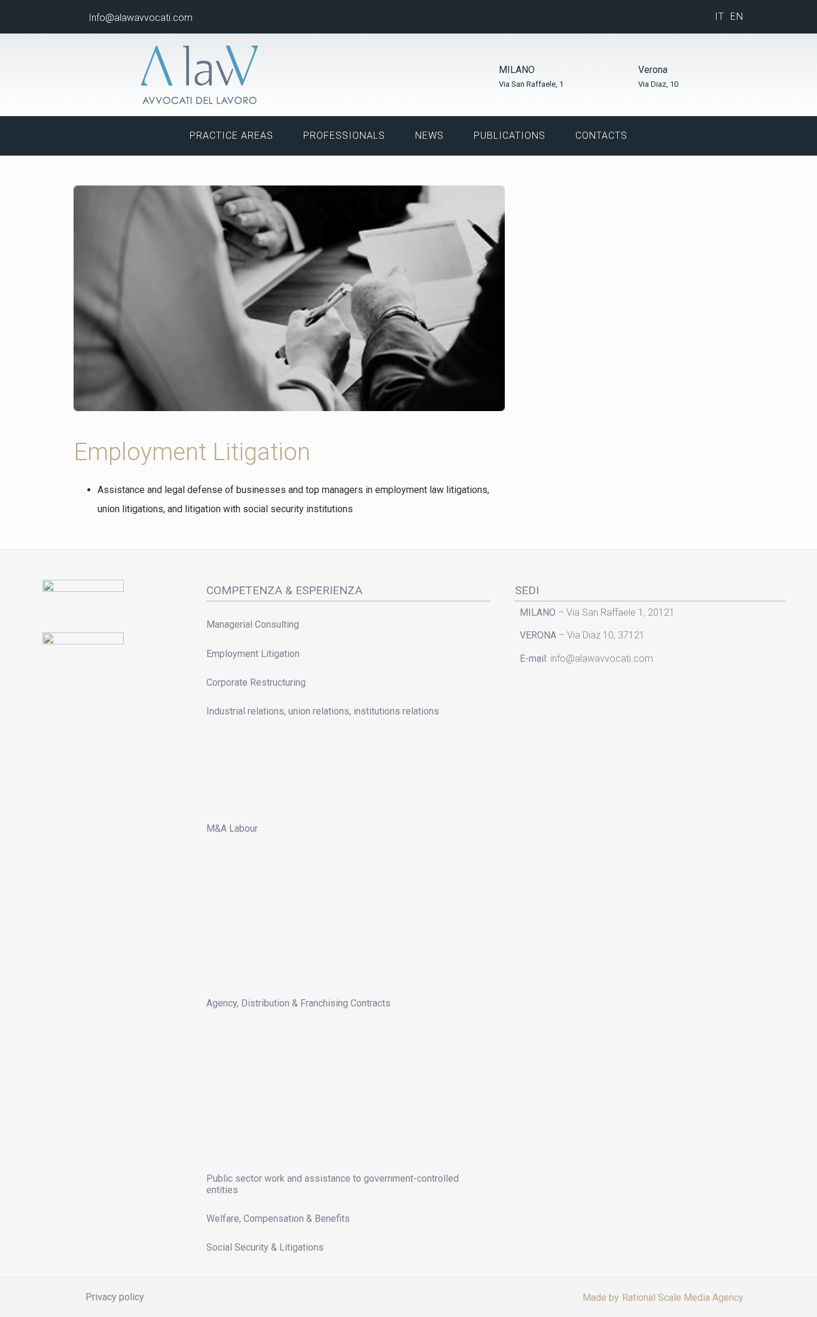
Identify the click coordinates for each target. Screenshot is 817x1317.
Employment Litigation (253, 653)
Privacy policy (115, 1297)
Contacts (601, 135)
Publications (509, 135)
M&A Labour (232, 828)
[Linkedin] (670, 17)
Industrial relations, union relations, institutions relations (322, 711)
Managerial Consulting (252, 624)
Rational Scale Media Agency (682, 1297)
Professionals (344, 135)
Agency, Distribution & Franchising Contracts (298, 1003)
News (429, 135)
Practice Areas (231, 135)
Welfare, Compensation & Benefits (278, 1218)
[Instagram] (692, 17)
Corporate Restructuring (256, 682)
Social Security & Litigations (265, 1247)
